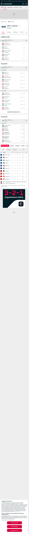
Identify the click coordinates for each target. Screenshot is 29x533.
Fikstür (22, 32)
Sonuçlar (15, 32)
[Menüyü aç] (26, 4)
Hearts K (7, 157)
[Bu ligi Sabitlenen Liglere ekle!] (19, 26)
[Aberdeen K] (4, 176)
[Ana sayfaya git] (7, 4)
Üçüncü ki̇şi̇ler (17, 511)
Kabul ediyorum (14, 522)
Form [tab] (12, 145)
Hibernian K (7, 154)
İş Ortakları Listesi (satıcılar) (7, 520)
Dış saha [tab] (15, 149)
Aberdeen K (7, 176)
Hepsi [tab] (3, 149)
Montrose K (7, 173)
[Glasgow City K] (4, 171)
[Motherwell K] (4, 179)
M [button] (19, 152)
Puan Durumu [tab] (5, 145)
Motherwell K (8, 179)
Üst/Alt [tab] (17, 145)
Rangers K (7, 160)
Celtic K (6, 163)
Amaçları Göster (14, 530)
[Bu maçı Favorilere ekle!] (1, 44)
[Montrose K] (4, 173)
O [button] (12, 152)
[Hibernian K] (4, 155)
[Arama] (23, 4)
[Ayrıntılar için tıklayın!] (14, 44)
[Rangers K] (4, 160)
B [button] (17, 152)
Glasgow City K (8, 171)
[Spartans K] (4, 165)
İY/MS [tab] (23, 145)
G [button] (22, 152)
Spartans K (7, 165)
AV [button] (26, 152)
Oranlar (9, 32)
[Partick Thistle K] (4, 168)
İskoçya (12, 21)
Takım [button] (4, 152)
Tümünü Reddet (14, 526)
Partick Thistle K (8, 168)
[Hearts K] (4, 157)
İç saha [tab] (8, 149)
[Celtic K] (4, 163)
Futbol (4, 21)
